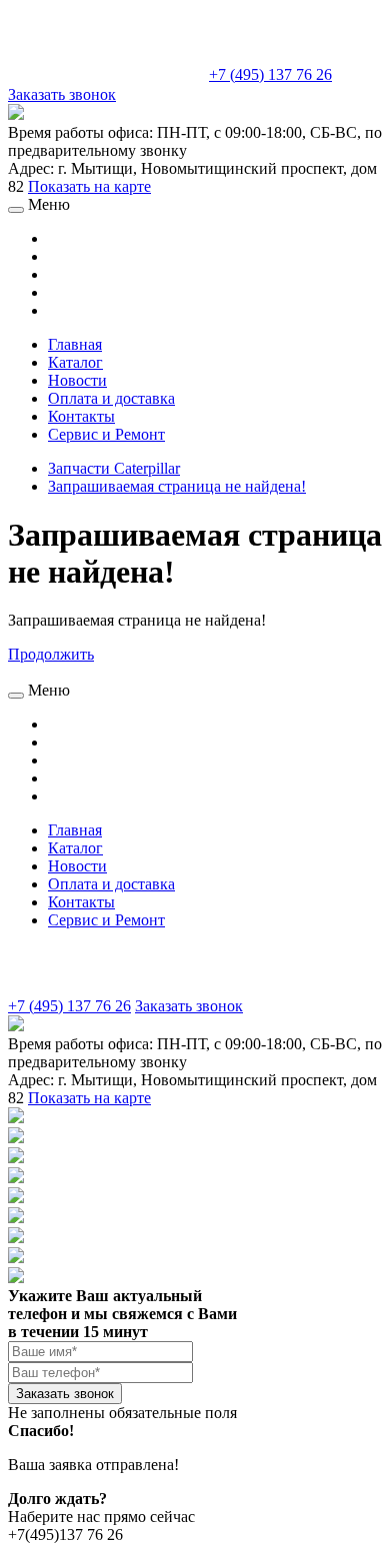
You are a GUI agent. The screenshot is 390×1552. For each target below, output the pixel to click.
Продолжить (51, 654)
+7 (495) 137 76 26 (270, 74)
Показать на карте (89, 186)
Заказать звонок (62, 94)
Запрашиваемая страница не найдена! (177, 486)
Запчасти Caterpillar (114, 468)
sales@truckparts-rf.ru (106, 72)
